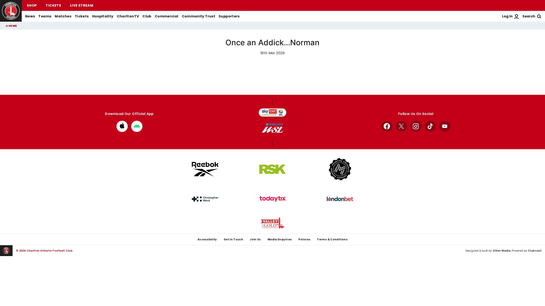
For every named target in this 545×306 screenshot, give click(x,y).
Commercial (166, 16)
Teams (44, 16)
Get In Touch (233, 239)
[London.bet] (340, 199)
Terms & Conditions (332, 239)
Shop (32, 5)
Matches (63, 16)
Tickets (53, 5)
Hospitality (102, 16)
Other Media (502, 250)
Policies (304, 239)
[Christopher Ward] (205, 199)
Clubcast (535, 250)
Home (13, 26)
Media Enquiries (280, 239)
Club (146, 16)
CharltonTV (128, 16)
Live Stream (81, 5)
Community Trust (198, 16)
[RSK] (272, 169)
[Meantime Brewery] (340, 169)
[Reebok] (205, 169)
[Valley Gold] (272, 222)
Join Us (255, 239)
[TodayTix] (272, 199)
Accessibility (207, 239)
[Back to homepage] (11, 11)
